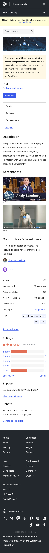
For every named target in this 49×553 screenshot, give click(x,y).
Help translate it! (24, 22)
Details (9, 106)
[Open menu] (44, 4)
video (43, 321)
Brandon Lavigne (14, 88)
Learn (5, 461)
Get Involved (32, 461)
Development (12, 120)
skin (36, 321)
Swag (30, 475)
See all (43, 375)
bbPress (8, 494)
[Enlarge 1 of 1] (42, 180)
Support (9, 127)
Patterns (30, 452)
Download (9, 95)
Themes (30, 442)
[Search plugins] (31, 31)
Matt (6, 489)
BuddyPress (10, 499)
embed (26, 316)
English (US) (40, 309)
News (5, 442)
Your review (8, 375)
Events (29, 466)
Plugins (29, 447)
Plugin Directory (10, 12)
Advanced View (11, 329)
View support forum (12, 396)
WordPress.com (12, 484)
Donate (31, 470)
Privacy (6, 452)
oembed (34, 316)
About (6, 437)
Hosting (6, 447)
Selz (10, 269)
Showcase (31, 437)
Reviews (10, 113)
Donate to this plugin (13, 420)
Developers (8, 470)
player (42, 316)
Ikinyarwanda (16, 511)
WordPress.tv (11, 475)
